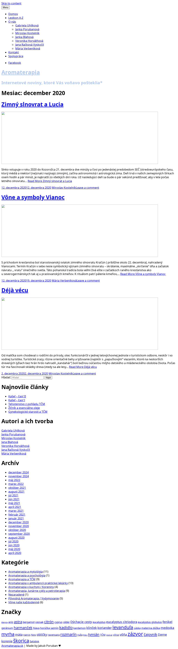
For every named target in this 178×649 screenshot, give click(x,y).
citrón (49, 621)
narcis (26, 634)
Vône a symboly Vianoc (32, 197)
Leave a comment (87, 188)
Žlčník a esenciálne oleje (24, 408)
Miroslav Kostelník (27, 33)
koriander (105, 628)
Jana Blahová (9, 442)
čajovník (150, 634)
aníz (10, 622)
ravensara (54, 634)
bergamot (29, 622)
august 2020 (16, 537)
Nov (33, 634)
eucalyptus (99, 622)
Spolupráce (15, 56)
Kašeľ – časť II (17, 396)
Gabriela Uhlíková (27, 25)
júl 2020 (13, 541)
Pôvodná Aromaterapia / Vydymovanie (33, 598)
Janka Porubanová (27, 29)
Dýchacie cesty (81, 622)
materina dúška (150, 628)
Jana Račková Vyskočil (29, 45)
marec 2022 (16, 484)
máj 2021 (14, 503)
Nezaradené (16, 595)
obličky (42, 634)
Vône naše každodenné (23, 602)
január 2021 (16, 518)
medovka (167, 628)
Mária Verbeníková (27, 48)
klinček (91, 628)
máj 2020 (14, 549)
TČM (103, 634)
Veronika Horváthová (29, 41)
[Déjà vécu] (79, 349)
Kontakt (13, 52)
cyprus (58, 622)
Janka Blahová (24, 37)
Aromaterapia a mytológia (25, 571)
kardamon (79, 628)
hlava (36, 628)
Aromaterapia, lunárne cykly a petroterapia (36, 591)
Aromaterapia (20, 72)
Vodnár (109, 635)
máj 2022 (14, 480)
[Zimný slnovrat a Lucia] (79, 163)
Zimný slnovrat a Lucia (32, 104)
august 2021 (16, 491)
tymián (93, 634)
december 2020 (18, 522)
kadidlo (66, 627)
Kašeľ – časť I (16, 400)
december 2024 (18, 472)
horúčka (45, 628)
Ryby (85, 635)
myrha (7, 634)
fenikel (167, 622)
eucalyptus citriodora (121, 622)
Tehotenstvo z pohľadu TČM (26, 404)
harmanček (23, 627)
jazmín (55, 628)
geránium (7, 628)
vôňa (123, 634)
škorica (21, 640)
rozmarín (68, 634)
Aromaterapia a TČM (21, 579)
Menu (5, 7)
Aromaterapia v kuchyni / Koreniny (31, 587)
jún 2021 (13, 499)
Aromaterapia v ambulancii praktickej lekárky (38, 583)
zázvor (135, 633)
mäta (19, 634)
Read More (50, 181)
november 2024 (18, 476)
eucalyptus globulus (150, 622)
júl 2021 (13, 495)
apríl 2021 (14, 507)
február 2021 (16, 514)
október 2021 (17, 488)
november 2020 (18, 526)
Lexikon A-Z (15, 18)
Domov (13, 14)
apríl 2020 (14, 553)
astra (18, 621)
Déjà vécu (14, 290)
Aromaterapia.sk (12, 646)
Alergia (4, 622)
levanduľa (122, 627)
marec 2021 (16, 511)
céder (66, 622)
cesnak (39, 622)
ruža (80, 634)
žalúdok (34, 641)
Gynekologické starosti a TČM (27, 412)
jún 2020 (13, 545)
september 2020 (19, 534)
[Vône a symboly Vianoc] (79, 256)
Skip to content (11, 3)
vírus (116, 634)
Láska (137, 628)
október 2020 (17, 530)
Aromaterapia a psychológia (26, 575)
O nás (12, 22)
